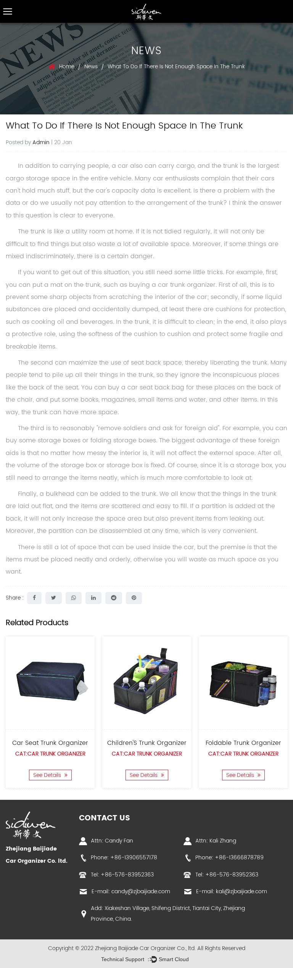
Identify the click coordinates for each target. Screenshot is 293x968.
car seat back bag (155, 387)
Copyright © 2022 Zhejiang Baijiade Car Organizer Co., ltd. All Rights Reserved (146, 948)
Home (66, 66)
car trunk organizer (187, 285)
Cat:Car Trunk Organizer (50, 753)
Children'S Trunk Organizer (147, 743)
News (91, 66)
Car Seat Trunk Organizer (50, 743)
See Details (48, 774)
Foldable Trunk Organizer (243, 743)
